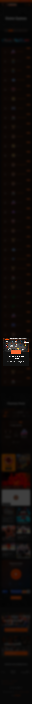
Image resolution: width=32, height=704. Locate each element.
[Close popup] (26, 340)
